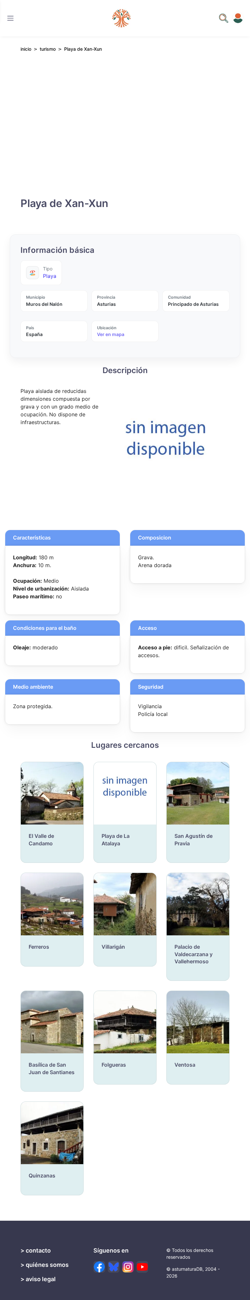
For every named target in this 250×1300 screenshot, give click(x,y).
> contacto (36, 1250)
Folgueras (114, 1064)
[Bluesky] (113, 1267)
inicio (26, 49)
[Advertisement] (125, 128)
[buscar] (223, 18)
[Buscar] (10, 18)
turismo (48, 49)
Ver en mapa (110, 334)
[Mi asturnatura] (238, 18)
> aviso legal (38, 1279)
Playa (49, 276)
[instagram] (128, 1267)
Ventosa (184, 1064)
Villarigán (113, 946)
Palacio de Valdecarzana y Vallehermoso (193, 954)
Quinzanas (42, 1175)
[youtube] (142, 1267)
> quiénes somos (45, 1264)
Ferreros (39, 946)
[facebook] (99, 1267)
